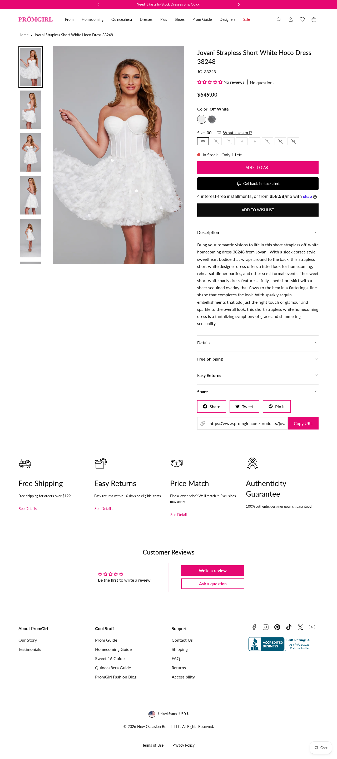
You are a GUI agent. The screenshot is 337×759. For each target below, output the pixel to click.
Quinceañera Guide (113, 667)
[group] (118, 155)
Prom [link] (69, 19)
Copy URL (303, 423)
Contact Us (182, 639)
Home (23, 35)
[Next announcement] (239, 4)
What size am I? (237, 132)
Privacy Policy (183, 745)
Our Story (27, 639)
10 (282, 142)
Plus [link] (163, 19)
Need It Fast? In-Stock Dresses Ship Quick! (169, 4)
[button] (279, 19)
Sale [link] (246, 19)
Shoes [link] (180, 19)
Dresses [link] (146, 19)
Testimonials (29, 649)
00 (203, 141)
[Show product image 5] (30, 238)
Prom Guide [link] (202, 19)
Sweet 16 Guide (110, 658)
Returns (179, 667)
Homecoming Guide (113, 649)
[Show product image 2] (30, 110)
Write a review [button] (213, 570)
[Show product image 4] (30, 195)
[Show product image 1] (30, 67)
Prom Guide (106, 639)
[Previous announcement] (98, 4)
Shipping (180, 649)
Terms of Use (152, 745)
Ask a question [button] (213, 583)
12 (295, 142)
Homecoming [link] (92, 19)
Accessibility (183, 676)
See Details (28, 508)
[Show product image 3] (30, 152)
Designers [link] (227, 19)
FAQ (176, 658)
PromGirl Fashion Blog (115, 676)
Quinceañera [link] (121, 19)
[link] (290, 19)
